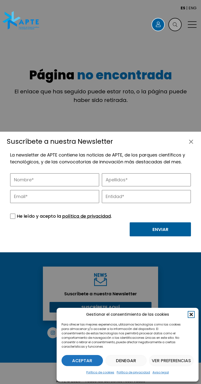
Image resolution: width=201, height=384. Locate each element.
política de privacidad (86, 216)
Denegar (126, 360)
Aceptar (82, 360)
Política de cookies (100, 372)
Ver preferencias (171, 360)
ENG (192, 8)
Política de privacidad (133, 372)
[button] (191, 314)
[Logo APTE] (21, 21)
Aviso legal (160, 372)
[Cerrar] (191, 142)
